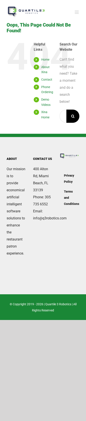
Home (45, 59)
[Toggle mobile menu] (77, 12)
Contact (46, 79)
